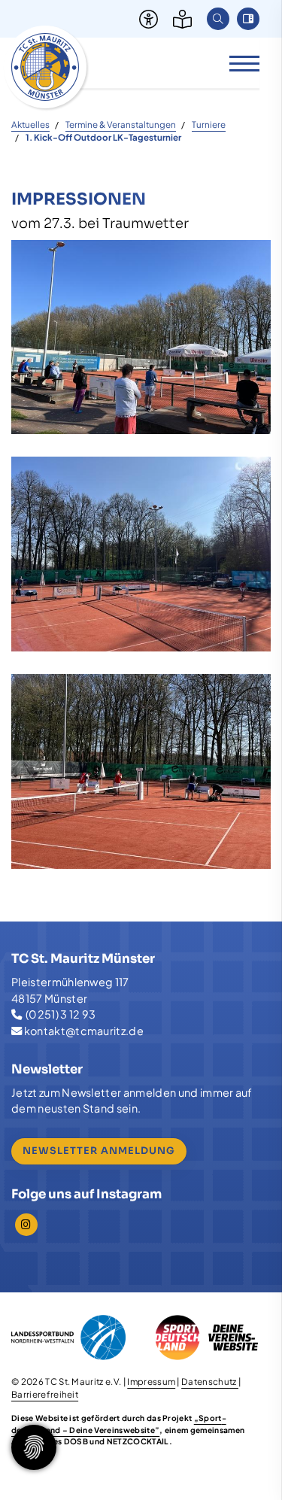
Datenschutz (209, 1381)
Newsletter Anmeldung (99, 1151)
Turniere (209, 124)
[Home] (45, 67)
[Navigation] (238, 63)
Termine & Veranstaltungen (120, 124)
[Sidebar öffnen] (248, 19)
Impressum (151, 1381)
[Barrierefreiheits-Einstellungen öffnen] (145, 19)
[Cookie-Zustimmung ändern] (33, 1447)
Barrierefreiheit (44, 1394)
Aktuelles (30, 124)
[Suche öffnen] (218, 19)
